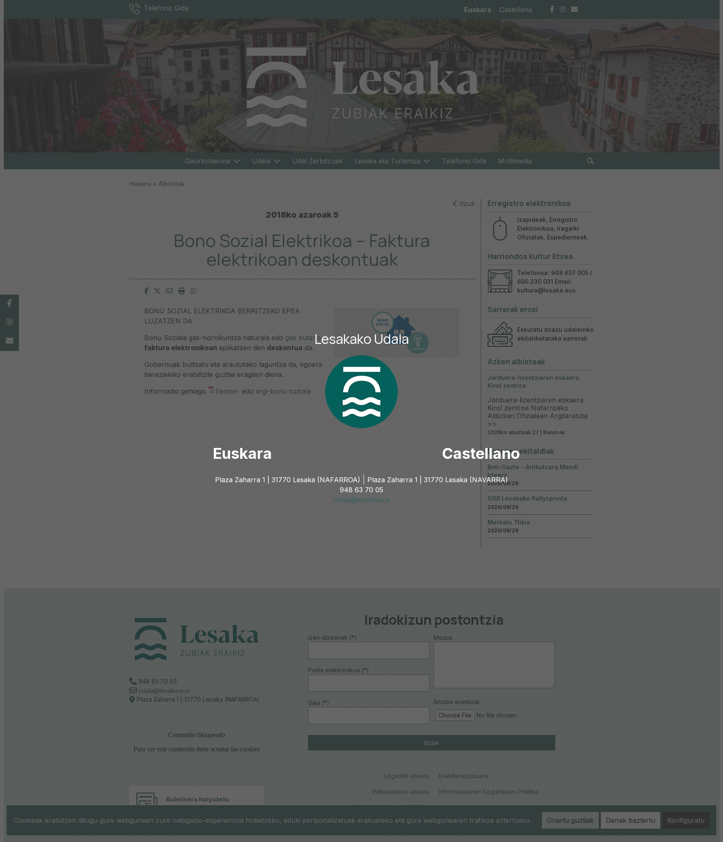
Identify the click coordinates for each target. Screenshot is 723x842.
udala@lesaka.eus (361, 500)
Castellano (481, 453)
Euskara (242, 453)
